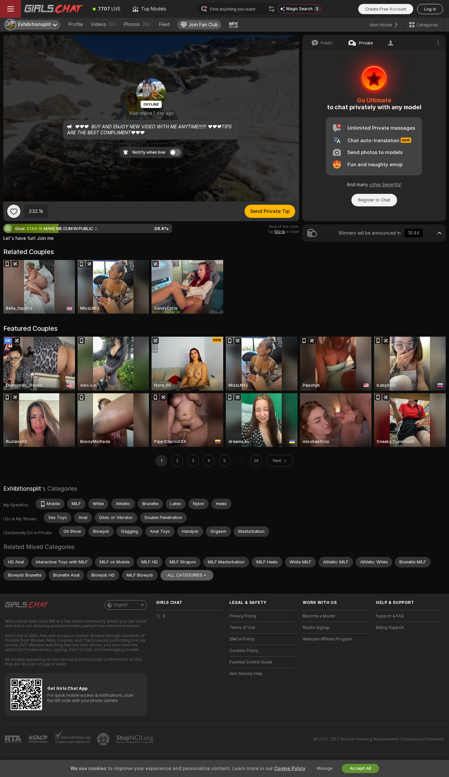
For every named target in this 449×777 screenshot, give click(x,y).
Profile (75, 24)
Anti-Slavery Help (246, 673)
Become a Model (319, 616)
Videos (103, 24)
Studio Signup (316, 627)
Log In (430, 9)
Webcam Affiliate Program (327, 639)
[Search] (271, 8)
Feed (164, 24)
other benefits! (385, 184)
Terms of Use (242, 627)
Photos (137, 24)
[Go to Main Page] (54, 9)
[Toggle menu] (10, 9)
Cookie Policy (289, 768)
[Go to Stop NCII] (135, 739)
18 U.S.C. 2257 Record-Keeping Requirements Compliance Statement (378, 739)
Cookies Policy (243, 650)
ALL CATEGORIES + (186, 575)
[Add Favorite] (13, 211)
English (121, 605)
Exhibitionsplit (22, 488)
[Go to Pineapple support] (104, 739)
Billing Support (390, 627)
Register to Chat (374, 199)
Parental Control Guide (250, 662)
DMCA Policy (241, 639)
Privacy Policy (242, 616)
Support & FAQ (390, 616)
